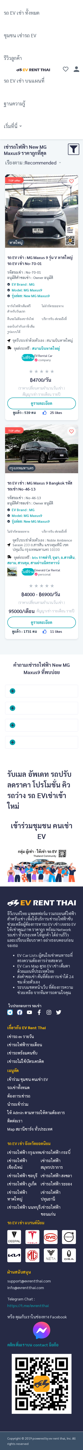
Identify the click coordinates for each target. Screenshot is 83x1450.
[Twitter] (58, 1012)
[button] (13, 126)
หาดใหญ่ (16, 242)
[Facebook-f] (39, 1012)
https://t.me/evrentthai (28, 1305)
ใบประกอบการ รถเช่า (24, 1005)
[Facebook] (19, 1012)
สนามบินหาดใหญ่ (46, 348)
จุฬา (55, 557)
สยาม (11, 562)
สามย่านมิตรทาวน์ (45, 562)
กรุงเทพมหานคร (22, 468)
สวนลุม (23, 562)
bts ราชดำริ (41, 557)
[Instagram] (49, 1012)
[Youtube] (29, 1012)
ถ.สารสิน (68, 557)
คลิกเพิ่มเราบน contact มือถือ (32, 1344)
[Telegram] (10, 1012)
